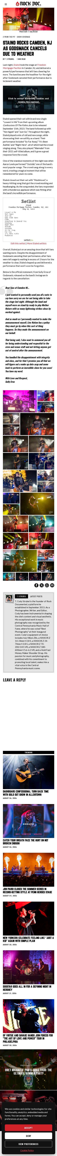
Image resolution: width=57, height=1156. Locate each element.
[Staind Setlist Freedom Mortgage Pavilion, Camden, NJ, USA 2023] (28, 219)
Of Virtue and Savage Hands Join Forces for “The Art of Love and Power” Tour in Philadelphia (28, 1038)
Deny (28, 1135)
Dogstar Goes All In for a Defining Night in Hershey (27, 988)
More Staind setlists (36, 243)
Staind (17, 64)
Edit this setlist (18, 243)
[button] (20, 401)
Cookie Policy (27, 1150)
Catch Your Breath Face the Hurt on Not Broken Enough (25, 842)
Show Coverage (23, 37)
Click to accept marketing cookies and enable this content (28, 100)
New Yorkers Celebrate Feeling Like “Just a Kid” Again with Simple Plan (28, 939)
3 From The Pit (9, 37)
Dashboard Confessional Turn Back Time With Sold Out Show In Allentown (26, 793)
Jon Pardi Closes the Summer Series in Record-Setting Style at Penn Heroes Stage (27, 891)
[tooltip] (36, 585)
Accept (28, 1127)
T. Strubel (10, 59)
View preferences (28, 1144)
